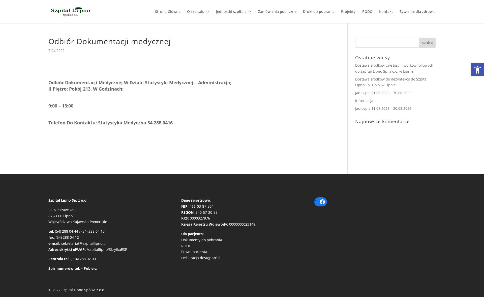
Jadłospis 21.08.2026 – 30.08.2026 (383, 92)
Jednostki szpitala (231, 12)
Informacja (364, 100)
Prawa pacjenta (194, 251)
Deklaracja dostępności (200, 257)
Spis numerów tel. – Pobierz (72, 268)
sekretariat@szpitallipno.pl (84, 243)
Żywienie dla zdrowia (418, 12)
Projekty (348, 12)
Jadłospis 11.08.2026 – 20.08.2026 (383, 108)
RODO (367, 12)
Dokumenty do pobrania (201, 239)
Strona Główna (167, 12)
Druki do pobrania (319, 12)
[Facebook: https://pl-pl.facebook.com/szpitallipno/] (322, 201)
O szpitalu (195, 12)
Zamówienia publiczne (277, 12)
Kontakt (386, 12)
